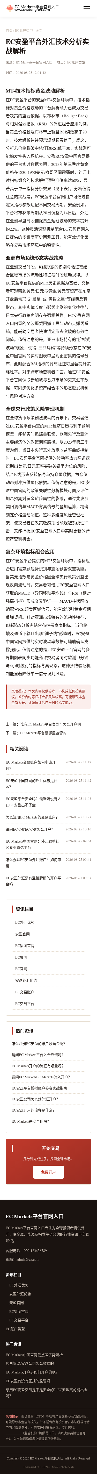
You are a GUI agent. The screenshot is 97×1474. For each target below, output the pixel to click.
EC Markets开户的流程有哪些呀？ (38, 1065)
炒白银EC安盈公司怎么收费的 (30, 1363)
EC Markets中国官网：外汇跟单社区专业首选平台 (32, 844)
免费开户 (48, 1172)
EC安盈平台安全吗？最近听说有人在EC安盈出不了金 (33, 801)
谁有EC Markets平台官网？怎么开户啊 (50, 724)
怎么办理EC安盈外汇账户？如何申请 (33, 862)
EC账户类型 (24, 30)
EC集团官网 (23, 945)
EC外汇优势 (23, 922)
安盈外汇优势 (24, 980)
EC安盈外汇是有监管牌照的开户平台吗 (33, 881)
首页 (9, 30)
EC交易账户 (23, 991)
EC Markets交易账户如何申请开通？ (31, 765)
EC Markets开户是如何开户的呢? (31, 1372)
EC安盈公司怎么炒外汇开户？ (36, 1098)
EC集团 (19, 957)
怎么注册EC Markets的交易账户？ (32, 817)
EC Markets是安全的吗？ (31, 1121)
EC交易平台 (23, 1003)
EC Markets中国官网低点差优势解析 (34, 1354)
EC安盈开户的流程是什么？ (34, 1110)
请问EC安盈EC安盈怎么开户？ (30, 829)
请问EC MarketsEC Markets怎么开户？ (42, 1076)
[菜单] (86, 8)
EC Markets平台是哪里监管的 (43, 732)
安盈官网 (21, 933)
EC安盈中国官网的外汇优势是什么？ (31, 783)
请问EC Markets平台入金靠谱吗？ (38, 1054)
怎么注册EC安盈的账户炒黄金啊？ (39, 1043)
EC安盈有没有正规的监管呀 (28, 1380)
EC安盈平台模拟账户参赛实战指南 (39, 1088)
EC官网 (19, 968)
